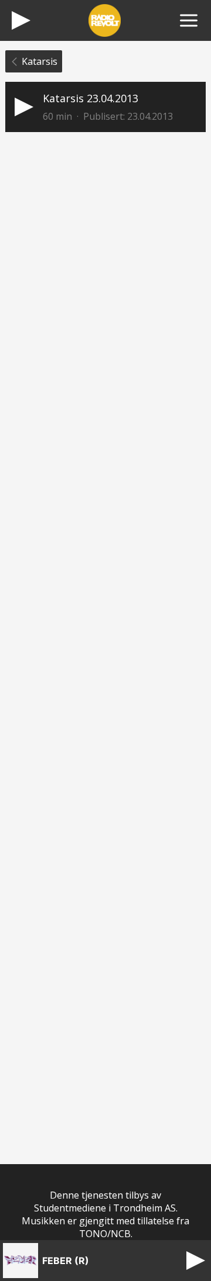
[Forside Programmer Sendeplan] (188, 20)
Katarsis (39, 61)
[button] (105, 107)
